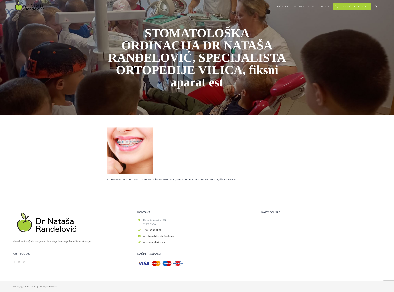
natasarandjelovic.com (154, 242)
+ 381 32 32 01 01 (152, 230)
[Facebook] (14, 262)
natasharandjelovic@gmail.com (158, 236)
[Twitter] (19, 262)
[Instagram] (24, 262)
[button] (376, 6)
